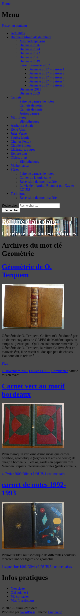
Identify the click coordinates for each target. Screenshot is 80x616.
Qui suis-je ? (19, 592)
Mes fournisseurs (22, 600)
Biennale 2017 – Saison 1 (46, 69)
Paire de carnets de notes (37, 101)
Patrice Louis (20, 137)
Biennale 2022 (30, 53)
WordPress (27, 612)
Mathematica (20, 165)
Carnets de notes (31, 105)
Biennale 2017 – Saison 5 (46, 85)
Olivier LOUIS (39, 371)
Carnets (16, 97)
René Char (18, 129)
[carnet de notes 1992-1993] (33, 547)
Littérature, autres (23, 149)
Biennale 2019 (30, 61)
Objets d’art (19, 157)
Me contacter (20, 596)
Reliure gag (19, 153)
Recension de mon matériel (39, 181)
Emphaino (55, 612)
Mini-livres (18, 117)
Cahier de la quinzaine (35, 177)
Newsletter (18, 588)
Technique (18, 193)
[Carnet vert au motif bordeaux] (33, 446)
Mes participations (32, 41)
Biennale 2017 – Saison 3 (46, 77)
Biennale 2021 (30, 57)
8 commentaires (61, 567)
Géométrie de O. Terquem (27, 271)
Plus (7, 363)
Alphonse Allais (22, 125)
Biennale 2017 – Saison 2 (46, 73)
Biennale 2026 (30, 45)
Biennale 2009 (30, 93)
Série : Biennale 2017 (35, 65)
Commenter (59, 371)
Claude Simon (21, 145)
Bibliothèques (29, 121)
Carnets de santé (31, 109)
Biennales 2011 (30, 89)
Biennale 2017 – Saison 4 (46, 81)
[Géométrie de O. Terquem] (33, 328)
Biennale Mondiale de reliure (31, 37)
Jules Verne (19, 133)
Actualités (18, 33)
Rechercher (10, 205)
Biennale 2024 (30, 49)
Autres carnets (30, 113)
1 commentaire (55, 474)
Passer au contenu (14, 25)
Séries (15, 169)
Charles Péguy (21, 141)
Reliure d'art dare (29, 221)
